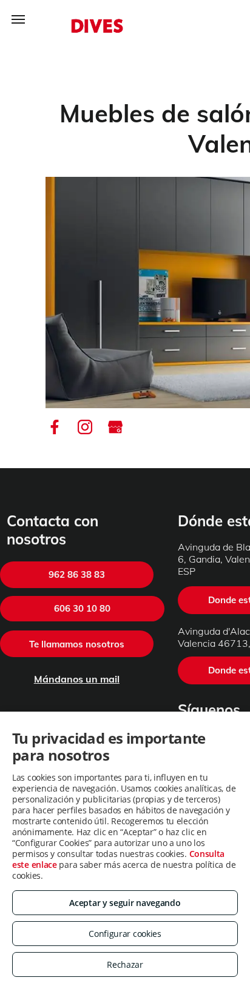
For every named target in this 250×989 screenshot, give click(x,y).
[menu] (18, 19)
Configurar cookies (125, 933)
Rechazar (125, 964)
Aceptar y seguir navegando (124, 902)
